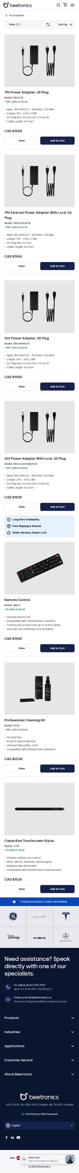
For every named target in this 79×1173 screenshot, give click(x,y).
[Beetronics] (18, 5)
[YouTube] (18, 1137)
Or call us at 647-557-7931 (29, 985)
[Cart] (65, 5)
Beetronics (26, 1095)
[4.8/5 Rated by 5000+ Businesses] (22, 1114)
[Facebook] (6, 1137)
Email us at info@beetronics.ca (32, 997)
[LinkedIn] (12, 1137)
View (22, 140)
